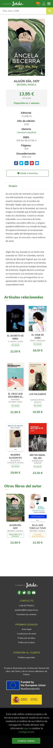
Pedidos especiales (26, 657)
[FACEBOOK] (19, 592)
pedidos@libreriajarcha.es (26, 610)
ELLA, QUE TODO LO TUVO (37, 526)
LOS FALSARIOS (37, 394)
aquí (26, 728)
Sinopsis (13, 186)
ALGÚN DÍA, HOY (15, 526)
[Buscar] (49, 10)
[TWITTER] (24, 592)
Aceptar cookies (26, 740)
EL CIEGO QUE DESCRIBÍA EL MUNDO (15, 395)
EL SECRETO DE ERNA (15, 337)
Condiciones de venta (26, 633)
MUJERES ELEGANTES (15, 456)
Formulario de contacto (26, 614)
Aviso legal (26, 629)
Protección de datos (26, 638)
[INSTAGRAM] (29, 592)
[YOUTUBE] (34, 592)
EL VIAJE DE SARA (38, 336)
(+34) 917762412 (26, 605)
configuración (26, 731)
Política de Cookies (26, 642)
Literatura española (26, 132)
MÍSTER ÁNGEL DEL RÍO (38, 456)
